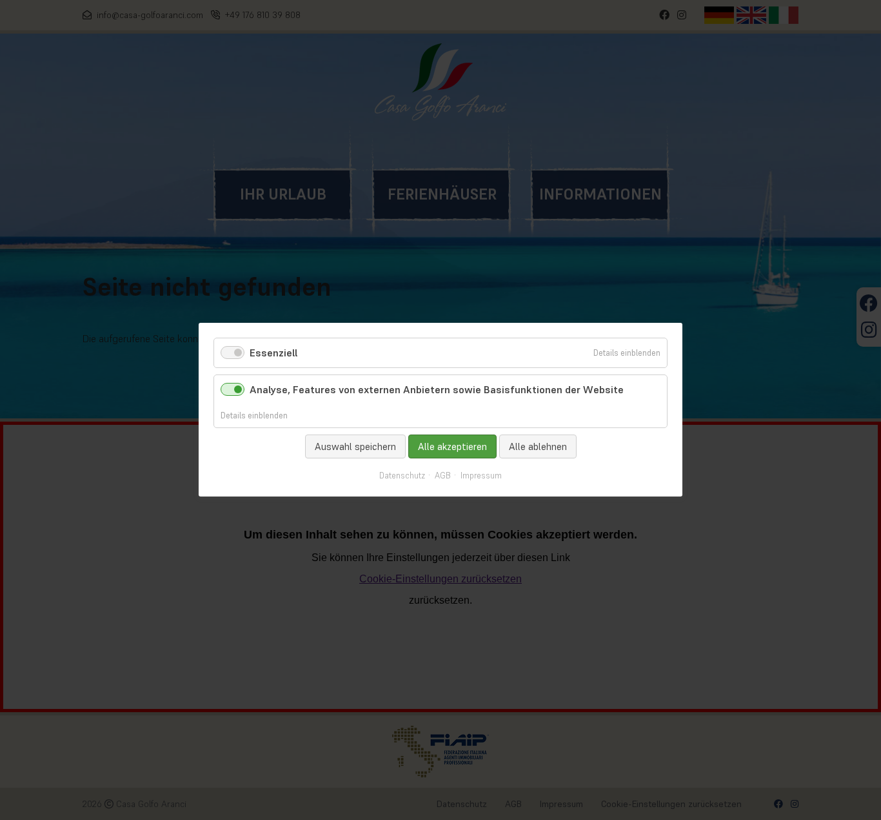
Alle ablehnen (538, 446)
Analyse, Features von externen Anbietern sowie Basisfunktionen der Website (437, 390)
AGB (443, 476)
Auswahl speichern (355, 446)
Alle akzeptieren (452, 446)
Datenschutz (402, 476)
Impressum (481, 476)
